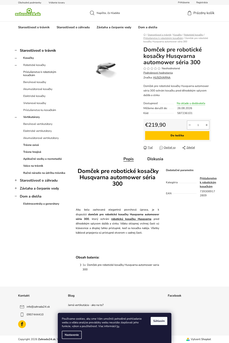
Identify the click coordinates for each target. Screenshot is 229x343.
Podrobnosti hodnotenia (158, 73)
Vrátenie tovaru (57, 2)
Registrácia (202, 2)
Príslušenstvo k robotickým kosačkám (39, 73)
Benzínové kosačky (34, 82)
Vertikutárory (31, 117)
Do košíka (177, 135)
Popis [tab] (128, 159)
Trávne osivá (31, 145)
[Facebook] (22, 324)
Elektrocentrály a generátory (41, 204)
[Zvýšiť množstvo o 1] (206, 125)
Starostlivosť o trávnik (38, 50)
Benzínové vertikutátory (37, 124)
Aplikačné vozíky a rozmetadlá (42, 159)
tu (118, 326)
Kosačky (28, 58)
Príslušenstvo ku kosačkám (39, 110)
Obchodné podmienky (29, 2)
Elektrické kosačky (34, 96)
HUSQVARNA (162, 77)
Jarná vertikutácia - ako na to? (86, 305)
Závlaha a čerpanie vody (39, 188)
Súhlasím (159, 321)
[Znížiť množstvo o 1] (189, 125)
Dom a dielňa (30, 196)
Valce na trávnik (33, 166)
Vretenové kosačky (34, 103)
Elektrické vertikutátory (37, 131)
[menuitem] (34, 27)
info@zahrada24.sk (38, 307)
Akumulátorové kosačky (37, 89)
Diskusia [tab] (155, 159)
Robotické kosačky (34, 65)
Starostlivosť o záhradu (39, 180)
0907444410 (35, 314)
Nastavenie (72, 335)
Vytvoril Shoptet (201, 339)
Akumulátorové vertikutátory (41, 138)
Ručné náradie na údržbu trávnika (44, 173)
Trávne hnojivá (32, 152)
